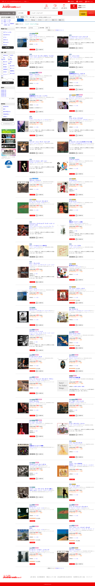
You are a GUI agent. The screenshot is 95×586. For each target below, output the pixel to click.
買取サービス (90, 1)
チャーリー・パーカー (34, 402)
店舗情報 (80, 1)
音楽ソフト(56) (7, 20)
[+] (2, 20)
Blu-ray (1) (5, 42)
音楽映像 (79, 7)
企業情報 (72, 1)
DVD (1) (5, 44)
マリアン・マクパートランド (76, 223)
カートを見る (73, 7)
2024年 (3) (3, 93)
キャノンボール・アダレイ (75, 75)
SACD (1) (5, 39)
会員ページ (46, 8)
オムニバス (32, 447)
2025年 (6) (3, 91)
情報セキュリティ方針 (51, 577)
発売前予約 (5, 106)
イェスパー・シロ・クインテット (77, 38)
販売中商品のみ (7, 111)
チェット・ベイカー (74, 161)
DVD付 (5, 71)
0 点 (82, 5)
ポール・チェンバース (34, 97)
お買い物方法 (64, 8)
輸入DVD (12, 65)
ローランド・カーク (74, 98)
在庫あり (5, 116)
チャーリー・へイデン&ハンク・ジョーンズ (39, 310)
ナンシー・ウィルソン (74, 444)
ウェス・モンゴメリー (34, 36)
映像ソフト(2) (7, 21)
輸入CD (5, 61)
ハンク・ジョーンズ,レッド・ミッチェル (38, 119)
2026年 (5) (3, 90)
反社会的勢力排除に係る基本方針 (65, 577)
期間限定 (5, 69)
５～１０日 (36, 83)
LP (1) (4, 37)
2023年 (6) (3, 94)
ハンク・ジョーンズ (34, 57)
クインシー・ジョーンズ (75, 266)
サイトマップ (89, 577)
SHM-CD (5, 55)
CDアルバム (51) (7, 32)
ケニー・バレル (33, 181)
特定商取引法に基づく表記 (79, 577)
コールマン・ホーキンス (75, 290)
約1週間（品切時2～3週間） (79, 386)
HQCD (11, 55)
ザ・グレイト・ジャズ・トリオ (36, 202)
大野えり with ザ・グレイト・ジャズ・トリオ (40, 490)
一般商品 (79, 5)
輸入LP (5, 64)
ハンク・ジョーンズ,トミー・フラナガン (78, 119)
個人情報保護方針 (41, 577)
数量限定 (12, 70)
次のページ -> (60, 30)
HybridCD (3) (6, 34)
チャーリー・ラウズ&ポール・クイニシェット (80, 143)
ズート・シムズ (72, 335)
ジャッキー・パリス (34, 423)
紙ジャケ (12, 68)
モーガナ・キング (33, 162)
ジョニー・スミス (33, 75)
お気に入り (55, 8)
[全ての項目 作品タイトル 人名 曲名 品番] (23, 13)
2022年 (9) (3, 96)
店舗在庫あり (6, 114)
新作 (4, 109)
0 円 (84, 5)
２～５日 (35, 44)
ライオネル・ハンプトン (75, 402)
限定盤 (5, 66)
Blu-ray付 (12, 73)
